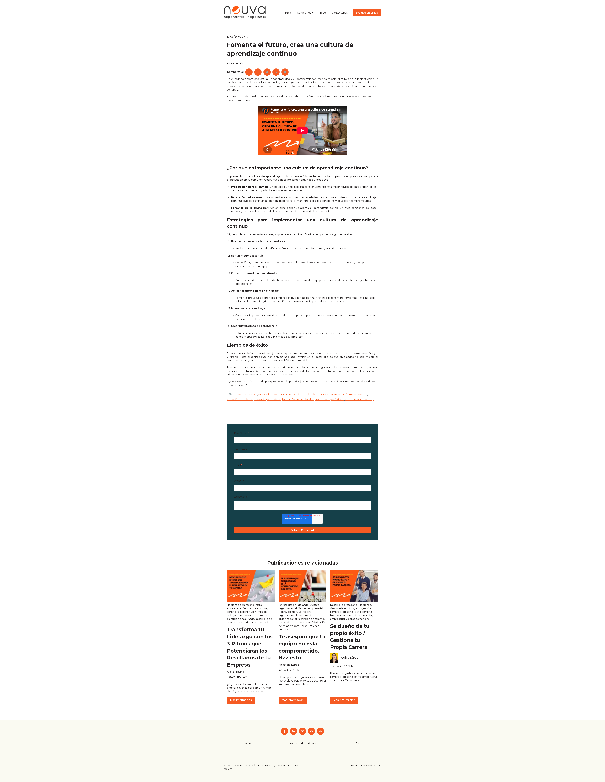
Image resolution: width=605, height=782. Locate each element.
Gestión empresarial (310, 608)
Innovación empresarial (273, 394)
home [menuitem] (247, 743)
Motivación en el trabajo (304, 394)
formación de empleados (298, 399)
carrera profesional (342, 611)
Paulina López (349, 657)
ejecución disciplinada (240, 618)
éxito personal (364, 611)
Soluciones (304, 12)
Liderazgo (365, 604)
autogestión (363, 608)
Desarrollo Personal (332, 394)
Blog (323, 12)
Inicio (288, 12)
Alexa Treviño (235, 63)
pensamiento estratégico (252, 615)
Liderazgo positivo (246, 394)
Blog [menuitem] (359, 743)
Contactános (340, 12)
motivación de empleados (295, 622)
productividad (352, 615)
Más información (241, 700)
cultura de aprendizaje (359, 399)
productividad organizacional (255, 622)
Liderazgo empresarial (241, 604)
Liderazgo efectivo (290, 611)
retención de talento (240, 399)
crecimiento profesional (329, 399)
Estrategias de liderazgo (293, 604)
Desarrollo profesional (344, 604)
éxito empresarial (356, 394)
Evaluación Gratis (367, 12)
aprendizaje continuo (267, 399)
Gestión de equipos (255, 608)
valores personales (357, 618)
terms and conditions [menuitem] (303, 743)
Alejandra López (289, 664)
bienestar (336, 615)
